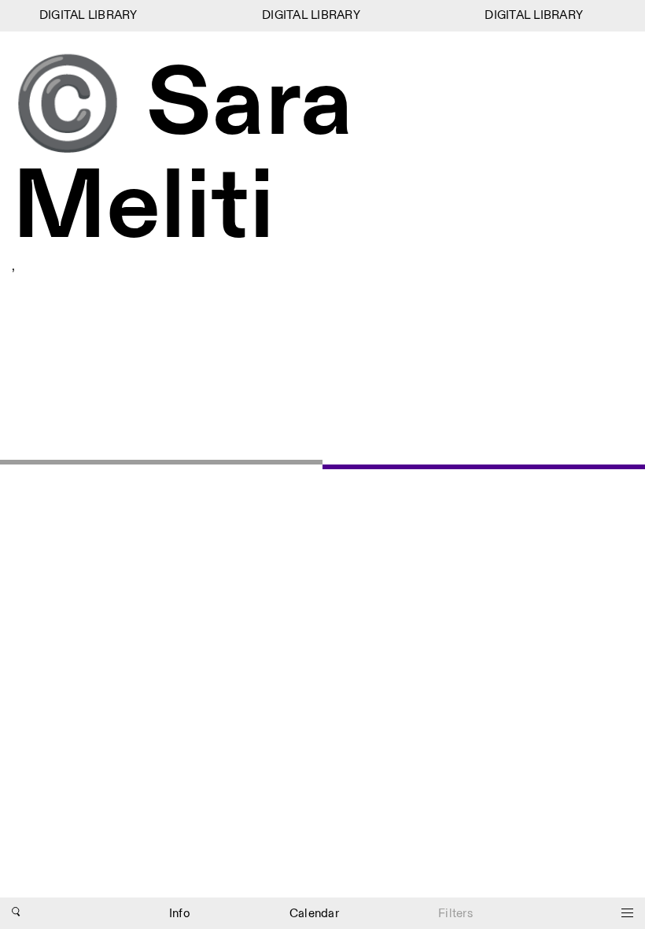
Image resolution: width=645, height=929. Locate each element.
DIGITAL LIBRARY (85, 15)
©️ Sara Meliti (182, 157)
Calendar (314, 913)
